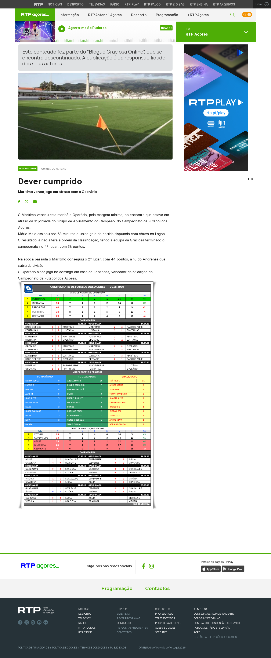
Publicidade (118, 647)
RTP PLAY (122, 609)
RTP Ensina (199, 4)
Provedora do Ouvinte (169, 623)
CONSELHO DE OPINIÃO (207, 618)
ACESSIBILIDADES (165, 627)
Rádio (114, 4)
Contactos (157, 588)
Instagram (33, 622)
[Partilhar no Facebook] (19, 201)
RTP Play (132, 4)
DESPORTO (84, 613)
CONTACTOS (162, 609)
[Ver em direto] (35, 31)
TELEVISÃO (84, 618)
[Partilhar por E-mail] (35, 201)
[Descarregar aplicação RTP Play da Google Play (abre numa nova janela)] (233, 568)
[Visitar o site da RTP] (38, 4)
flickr (45, 622)
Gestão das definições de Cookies (215, 637)
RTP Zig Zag (175, 4)
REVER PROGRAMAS (128, 618)
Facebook (20, 622)
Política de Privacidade (33, 647)
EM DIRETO (123, 613)
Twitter (26, 622)
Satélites (161, 632)
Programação (167, 14)
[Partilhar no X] (26, 201)
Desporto (75, 4)
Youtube (39, 622)
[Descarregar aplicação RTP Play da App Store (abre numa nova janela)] (211, 568)
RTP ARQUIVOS (86, 627)
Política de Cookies (64, 647)
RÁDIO (82, 623)
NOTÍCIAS (83, 609)
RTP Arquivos (224, 4)
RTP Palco (152, 4)
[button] (232, 15)
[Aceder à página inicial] (35, 14)
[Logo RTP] (36, 610)
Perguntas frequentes (132, 627)
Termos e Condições (93, 647)
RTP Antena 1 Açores (105, 14)
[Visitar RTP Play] (216, 107)
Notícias (55, 4)
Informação (69, 14)
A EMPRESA (200, 609)
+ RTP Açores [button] (198, 14)
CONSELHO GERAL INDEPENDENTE (214, 613)
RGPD (197, 632)
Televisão (97, 4)
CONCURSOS (124, 623)
